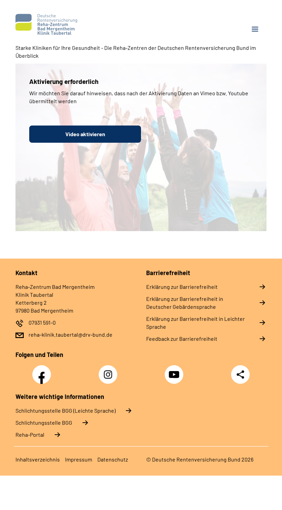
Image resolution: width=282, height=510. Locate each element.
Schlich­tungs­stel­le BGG (43, 422)
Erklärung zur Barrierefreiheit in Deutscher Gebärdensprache (184, 302)
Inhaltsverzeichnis (37, 459)
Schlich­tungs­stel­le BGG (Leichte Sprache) (65, 410)
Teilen (240, 374)
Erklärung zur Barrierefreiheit (182, 286)
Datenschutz (112, 459)
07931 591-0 (42, 322)
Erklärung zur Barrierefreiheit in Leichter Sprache (195, 322)
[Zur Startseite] (75, 24)
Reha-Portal (29, 434)
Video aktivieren (85, 134)
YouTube (175, 370)
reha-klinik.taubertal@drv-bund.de (70, 334)
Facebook (43, 370)
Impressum (78, 459)
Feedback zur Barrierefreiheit (181, 338)
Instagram (109, 370)
